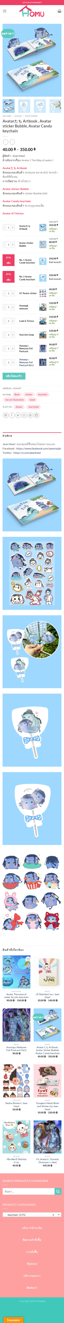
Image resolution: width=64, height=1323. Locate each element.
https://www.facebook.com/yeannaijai (38, 448)
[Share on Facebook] (12, 415)
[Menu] (5, 11)
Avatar (19, 406)
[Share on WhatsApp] (6, 415)
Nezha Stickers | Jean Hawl (16, 1105)
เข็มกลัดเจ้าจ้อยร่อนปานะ (16, 1161)
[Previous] (8, 60)
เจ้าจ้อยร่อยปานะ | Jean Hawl (47, 996)
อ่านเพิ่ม (8, 260)
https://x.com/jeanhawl (27, 452)
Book (17, 394)
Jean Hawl (33, 406)
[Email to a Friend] (24, 415)
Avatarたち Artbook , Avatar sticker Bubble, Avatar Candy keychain (47, 1050)
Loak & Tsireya (26, 321)
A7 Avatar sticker (28, 293)
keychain (31, 116)
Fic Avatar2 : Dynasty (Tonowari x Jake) (47, 1161)
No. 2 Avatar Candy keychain (27, 278)
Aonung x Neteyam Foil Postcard (26, 348)
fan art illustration (14, 399)
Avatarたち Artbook (24, 227)
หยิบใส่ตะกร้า (14, 375)
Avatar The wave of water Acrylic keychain (16, 996)
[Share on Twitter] (18, 415)
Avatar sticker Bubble (26, 244)
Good (18, 116)
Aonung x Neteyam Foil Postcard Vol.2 (26, 362)
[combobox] (32, 1214)
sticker (28, 394)
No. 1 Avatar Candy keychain (27, 261)
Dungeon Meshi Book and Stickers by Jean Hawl (47, 1106)
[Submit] (58, 1191)
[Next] (56, 60)
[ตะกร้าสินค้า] (59, 11)
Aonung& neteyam (23, 307)
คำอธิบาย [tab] (7, 435)
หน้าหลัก (7, 116)
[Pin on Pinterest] (30, 415)
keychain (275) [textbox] (30, 1214)
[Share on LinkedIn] (36, 415)
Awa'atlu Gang (26, 334)
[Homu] (32, 11)
